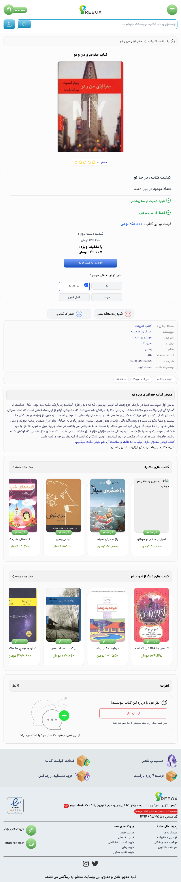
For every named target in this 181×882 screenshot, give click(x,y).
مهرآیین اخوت (142, 337)
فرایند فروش (126, 837)
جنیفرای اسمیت (141, 332)
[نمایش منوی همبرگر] (172, 9)
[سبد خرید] (9, 9)
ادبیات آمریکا (141, 379)
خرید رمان (128, 847)
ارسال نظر (133, 713)
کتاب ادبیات (143, 326)
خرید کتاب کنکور (123, 852)
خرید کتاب (167, 447)
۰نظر (104, 162)
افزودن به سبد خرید (90, 263)
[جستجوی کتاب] (24, 24)
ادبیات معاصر (165, 379)
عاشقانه (121, 379)
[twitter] (95, 863)
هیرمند (147, 343)
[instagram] (86, 863)
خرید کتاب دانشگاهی (121, 842)
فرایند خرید (127, 833)
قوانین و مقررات (167, 837)
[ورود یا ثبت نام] (9, 24)
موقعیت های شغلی (165, 842)
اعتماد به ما (170, 833)
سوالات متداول (167, 847)
